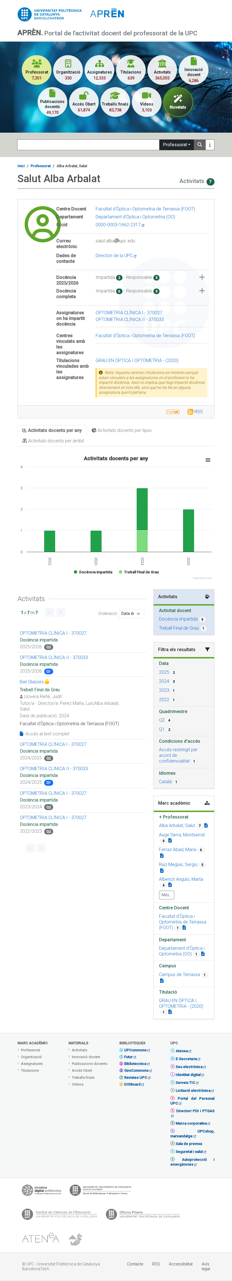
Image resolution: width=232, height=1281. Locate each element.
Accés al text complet (46, 734)
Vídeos (77, 1084)
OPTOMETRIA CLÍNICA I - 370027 (129, 312)
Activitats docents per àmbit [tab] (55, 440)
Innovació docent (86, 1057)
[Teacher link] (206, 825)
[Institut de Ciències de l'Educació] (59, 1216)
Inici (21, 166)
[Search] (200, 144)
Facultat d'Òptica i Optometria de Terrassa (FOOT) (145, 209)
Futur (128, 1057)
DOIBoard (132, 1084)
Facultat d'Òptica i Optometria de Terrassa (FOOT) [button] (182, 922)
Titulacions (30, 1070)
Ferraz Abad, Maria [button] (177, 849)
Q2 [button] (162, 720)
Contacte (135, 1264)
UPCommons (135, 1050)
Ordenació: (108, 613)
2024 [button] (164, 681)
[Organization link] (184, 927)
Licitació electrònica (193, 1090)
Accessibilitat (181, 1264)
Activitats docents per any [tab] (54, 430)
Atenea (182, 1051)
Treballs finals (83, 1077)
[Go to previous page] (49, 612)
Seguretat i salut (189, 1151)
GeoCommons (136, 1070)
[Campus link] (162, 980)
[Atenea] (40, 1240)
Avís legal (206, 1266)
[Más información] (209, 144)
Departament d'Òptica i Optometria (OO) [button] (182, 951)
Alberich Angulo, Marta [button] (181, 879)
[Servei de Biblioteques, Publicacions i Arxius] (100, 1192)
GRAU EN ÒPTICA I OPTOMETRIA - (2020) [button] (181, 1003)
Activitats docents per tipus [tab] (124, 430)
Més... (167, 895)
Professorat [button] (173, 817)
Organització (31, 1057)
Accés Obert (82, 1070)
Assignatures (32, 1064)
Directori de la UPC (115, 255)
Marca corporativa (191, 1123)
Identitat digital (188, 1075)
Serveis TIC (185, 1082)
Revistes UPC (135, 1077)
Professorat (175, 144)
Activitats (79, 1050)
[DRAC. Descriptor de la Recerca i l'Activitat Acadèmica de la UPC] (76, 1240)
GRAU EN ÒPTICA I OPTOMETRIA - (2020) (137, 360)
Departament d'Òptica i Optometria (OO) (135, 216)
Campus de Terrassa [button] (179, 974)
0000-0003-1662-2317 (119, 224)
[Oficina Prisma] (143, 1216)
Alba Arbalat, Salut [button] (177, 825)
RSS (198, 411)
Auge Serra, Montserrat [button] (182, 835)
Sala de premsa (189, 1144)
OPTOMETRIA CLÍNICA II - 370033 (130, 319)
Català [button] (165, 781)
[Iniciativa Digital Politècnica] (41, 1192)
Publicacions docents (89, 1064)
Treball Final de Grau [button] (179, 628)
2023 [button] (164, 690)
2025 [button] (164, 672)
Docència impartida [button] (178, 619)
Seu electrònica (189, 1067)
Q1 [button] (162, 729)
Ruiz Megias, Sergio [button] (178, 864)
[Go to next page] (60, 612)
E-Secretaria (186, 1059)
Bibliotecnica (135, 1064)
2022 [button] (164, 699)
